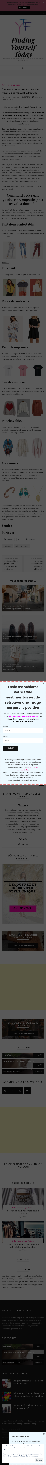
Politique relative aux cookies (29, 1456)
